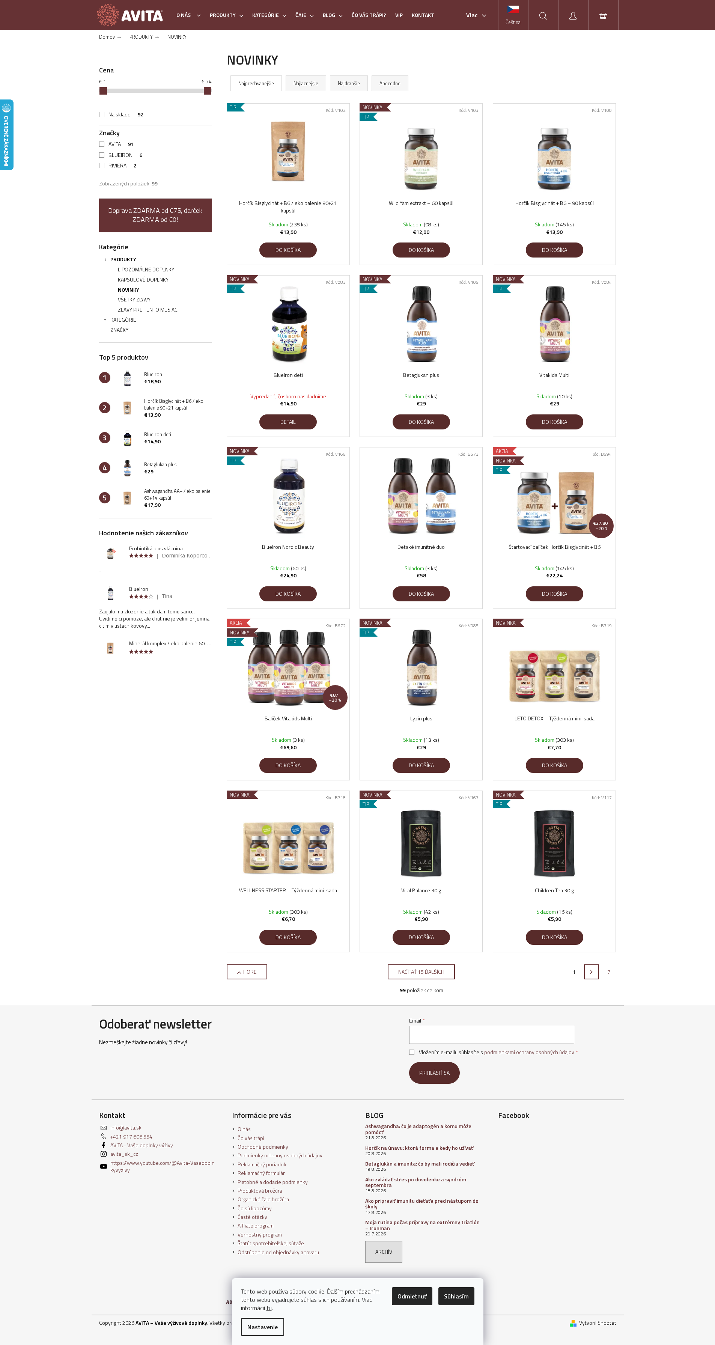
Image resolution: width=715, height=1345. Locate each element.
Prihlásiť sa (434, 1073)
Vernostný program (260, 1234)
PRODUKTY (123, 259)
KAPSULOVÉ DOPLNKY (143, 279)
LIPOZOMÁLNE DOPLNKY (146, 269)
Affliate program (256, 1225)
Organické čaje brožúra (263, 1199)
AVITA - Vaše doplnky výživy (141, 1145)
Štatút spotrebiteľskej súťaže (271, 1243)
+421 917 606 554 (131, 1136)
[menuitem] (188, 15)
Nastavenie (262, 1326)
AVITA (120, 144)
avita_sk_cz (124, 1154)
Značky (119, 330)
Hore (250, 972)
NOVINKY (128, 290)
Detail (288, 422)
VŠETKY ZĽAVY (134, 299)
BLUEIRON (125, 155)
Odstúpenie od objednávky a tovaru (278, 1252)
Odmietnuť (412, 1296)
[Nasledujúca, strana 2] (591, 971)
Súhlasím (456, 1296)
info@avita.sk (125, 1127)
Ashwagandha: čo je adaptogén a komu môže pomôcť (418, 1129)
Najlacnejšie (306, 83)
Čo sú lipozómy (255, 1208)
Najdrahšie (349, 83)
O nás (244, 1129)
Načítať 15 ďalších (421, 972)
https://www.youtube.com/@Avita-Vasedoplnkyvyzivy (162, 1166)
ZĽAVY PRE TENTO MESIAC (148, 309)
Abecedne (389, 83)
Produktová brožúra (260, 1190)
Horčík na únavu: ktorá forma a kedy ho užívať (419, 1148)
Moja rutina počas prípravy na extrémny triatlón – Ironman (422, 1225)
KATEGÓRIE (123, 320)
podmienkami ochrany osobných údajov (529, 1052)
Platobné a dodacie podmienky (273, 1182)
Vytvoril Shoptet (597, 1322)
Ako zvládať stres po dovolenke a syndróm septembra (415, 1182)
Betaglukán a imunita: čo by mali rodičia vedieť (419, 1163)
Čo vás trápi (251, 1138)
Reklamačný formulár (261, 1173)
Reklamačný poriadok (262, 1164)
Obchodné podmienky (263, 1147)
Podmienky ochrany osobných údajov (280, 1155)
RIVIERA (122, 165)
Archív (383, 1252)
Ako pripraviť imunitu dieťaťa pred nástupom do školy (422, 1203)
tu (269, 1307)
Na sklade (125, 114)
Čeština (513, 22)
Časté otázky (252, 1217)
